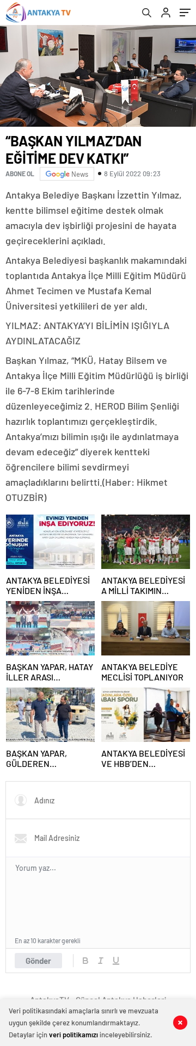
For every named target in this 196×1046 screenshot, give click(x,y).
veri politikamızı (73, 1034)
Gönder (38, 960)
